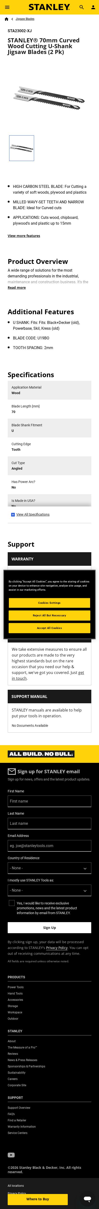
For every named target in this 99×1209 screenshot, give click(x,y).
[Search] (81, 7)
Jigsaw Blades (25, 19)
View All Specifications (33, 514)
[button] (11, 1155)
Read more (17, 287)
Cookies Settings (49, 602)
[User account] (93, 7)
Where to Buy (37, 1199)
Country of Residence (23, 858)
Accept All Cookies (49, 628)
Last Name (16, 813)
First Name (16, 791)
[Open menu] (7, 7)
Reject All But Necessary (49, 615)
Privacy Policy (57, 947)
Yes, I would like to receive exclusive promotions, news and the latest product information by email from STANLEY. (47, 908)
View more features (24, 235)
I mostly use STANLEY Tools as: (31, 880)
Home (6, 19)
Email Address (18, 836)
